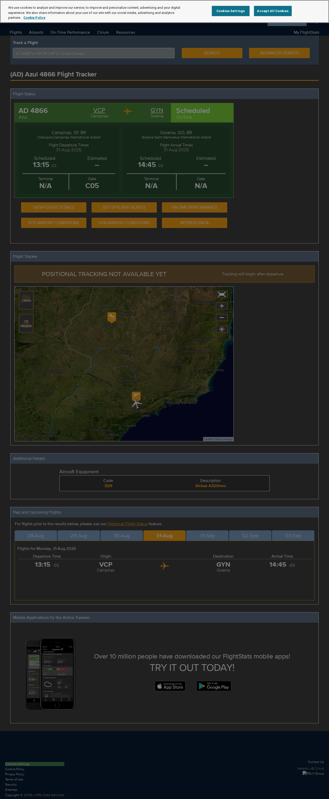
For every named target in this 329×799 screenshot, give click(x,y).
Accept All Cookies (272, 11)
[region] (164, 11)
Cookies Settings (230, 11)
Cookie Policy (34, 18)
